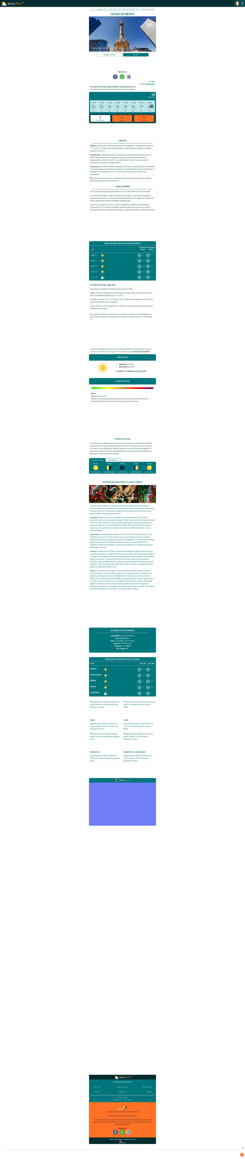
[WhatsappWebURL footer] (122, 1132)
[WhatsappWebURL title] (122, 76)
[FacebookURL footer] (115, 1132)
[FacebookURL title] (115, 76)
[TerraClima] (237, 3)
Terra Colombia (122, 1087)
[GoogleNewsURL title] (128, 76)
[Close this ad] (243, 1148)
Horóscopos (122, 1091)
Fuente (147, 84)
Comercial (117, 1100)
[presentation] (151, 106)
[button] (242, 3)
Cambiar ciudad (109, 55)
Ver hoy (136, 55)
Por (151, 81)
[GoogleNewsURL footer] (128, 1132)
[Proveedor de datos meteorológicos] (122, 1141)
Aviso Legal (112, 1115)
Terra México (147, 1087)
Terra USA (96, 1091)
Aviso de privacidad (123, 1115)
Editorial (128, 1100)
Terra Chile (97, 1087)
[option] (100, 118)
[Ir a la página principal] (12, 3)
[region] (122, 64)
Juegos (149, 1091)
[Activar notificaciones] (242, 1155)
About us (134, 1115)
